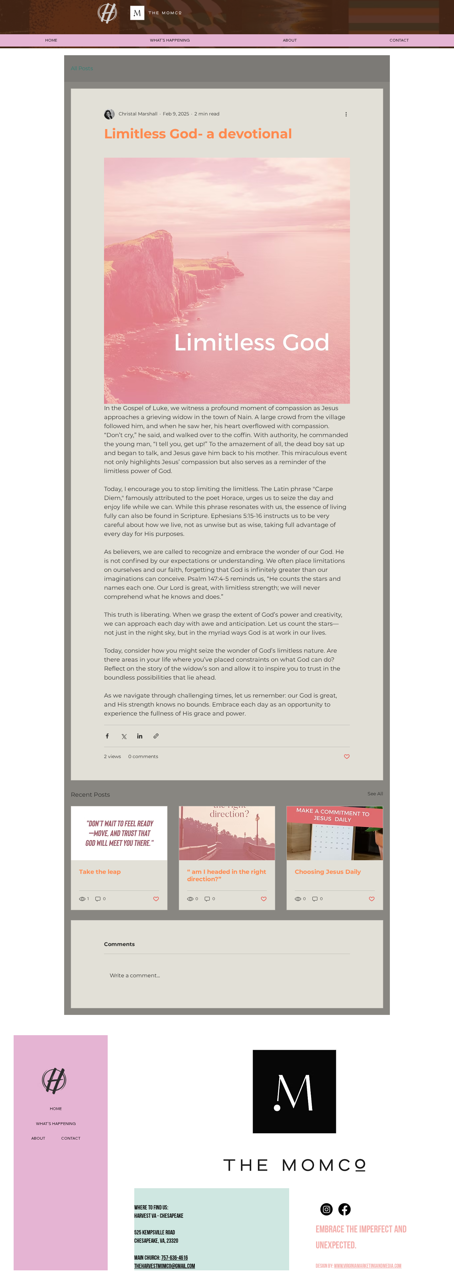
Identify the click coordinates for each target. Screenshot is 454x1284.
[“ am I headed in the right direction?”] (227, 833)
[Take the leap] (119, 833)
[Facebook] (344, 1209)
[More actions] (346, 114)
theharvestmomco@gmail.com (164, 1266)
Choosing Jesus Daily (328, 872)
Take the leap (100, 872)
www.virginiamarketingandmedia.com (367, 1266)
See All (375, 794)
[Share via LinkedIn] (140, 736)
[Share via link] (156, 736)
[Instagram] (326, 1209)
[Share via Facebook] (107, 736)
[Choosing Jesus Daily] (335, 833)
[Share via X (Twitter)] (123, 736)
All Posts (82, 68)
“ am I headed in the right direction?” (226, 875)
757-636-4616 (174, 1257)
